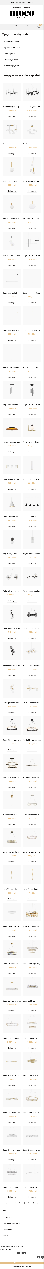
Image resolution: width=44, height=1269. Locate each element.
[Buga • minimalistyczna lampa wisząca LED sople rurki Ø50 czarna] (32, 390)
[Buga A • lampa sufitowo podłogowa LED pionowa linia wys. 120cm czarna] (12, 353)
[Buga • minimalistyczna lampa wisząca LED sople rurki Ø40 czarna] (12, 390)
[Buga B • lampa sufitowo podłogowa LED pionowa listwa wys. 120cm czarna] (32, 353)
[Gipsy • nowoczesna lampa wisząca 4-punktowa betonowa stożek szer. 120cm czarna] (32, 502)
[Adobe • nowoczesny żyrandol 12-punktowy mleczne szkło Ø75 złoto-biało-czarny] (12, 129)
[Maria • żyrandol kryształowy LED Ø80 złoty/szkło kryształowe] (12, 949)
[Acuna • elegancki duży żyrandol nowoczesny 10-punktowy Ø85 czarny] (32, 92)
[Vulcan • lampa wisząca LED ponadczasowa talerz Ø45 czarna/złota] (12, 427)
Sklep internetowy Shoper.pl (22, 1267)
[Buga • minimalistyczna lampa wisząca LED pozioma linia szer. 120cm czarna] (12, 278)
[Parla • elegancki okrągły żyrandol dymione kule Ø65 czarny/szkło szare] (32, 614)
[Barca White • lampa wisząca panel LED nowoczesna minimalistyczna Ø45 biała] (12, 912)
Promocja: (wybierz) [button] (11, 66)
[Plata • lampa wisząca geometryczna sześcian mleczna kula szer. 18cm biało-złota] (32, 427)
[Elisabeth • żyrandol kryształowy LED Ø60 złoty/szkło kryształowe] (32, 912)
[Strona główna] (22, 14)
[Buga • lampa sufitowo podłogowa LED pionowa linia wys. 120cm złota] (32, 315)
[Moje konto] (27, 27)
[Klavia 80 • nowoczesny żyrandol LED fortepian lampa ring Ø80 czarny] (32, 725)
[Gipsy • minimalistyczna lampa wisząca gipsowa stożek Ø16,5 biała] (12, 502)
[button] (5, 27)
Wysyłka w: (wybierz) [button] (12, 48)
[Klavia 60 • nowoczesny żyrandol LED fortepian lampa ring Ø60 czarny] (12, 725)
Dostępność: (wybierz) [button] (12, 41)
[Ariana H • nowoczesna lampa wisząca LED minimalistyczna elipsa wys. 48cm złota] (12, 800)
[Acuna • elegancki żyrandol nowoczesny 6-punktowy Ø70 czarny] (12, 92)
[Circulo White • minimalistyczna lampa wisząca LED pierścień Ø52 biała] (32, 800)
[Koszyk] (38, 27)
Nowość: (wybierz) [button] (11, 60)
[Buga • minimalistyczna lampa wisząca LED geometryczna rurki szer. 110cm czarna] (32, 241)
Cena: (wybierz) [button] (10, 54)
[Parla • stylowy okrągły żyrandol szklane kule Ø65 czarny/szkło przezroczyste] (12, 576)
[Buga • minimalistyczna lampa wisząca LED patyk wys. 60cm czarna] (32, 278)
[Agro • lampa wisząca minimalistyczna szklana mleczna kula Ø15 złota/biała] (12, 166)
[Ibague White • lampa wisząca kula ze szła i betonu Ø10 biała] (32, 539)
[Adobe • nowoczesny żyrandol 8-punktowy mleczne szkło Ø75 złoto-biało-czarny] (32, 129)
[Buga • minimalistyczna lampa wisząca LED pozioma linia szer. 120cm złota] (12, 315)
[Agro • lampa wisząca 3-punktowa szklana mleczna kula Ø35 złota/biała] (32, 166)
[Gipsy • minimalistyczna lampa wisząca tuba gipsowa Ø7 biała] (32, 465)
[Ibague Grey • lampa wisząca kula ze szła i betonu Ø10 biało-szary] (12, 539)
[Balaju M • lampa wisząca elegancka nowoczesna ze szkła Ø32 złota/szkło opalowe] (32, 204)
